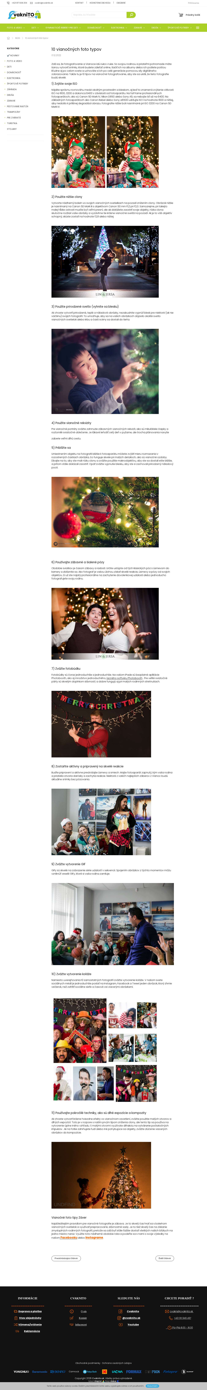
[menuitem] (16, 28)
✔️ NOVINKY (13, 55)
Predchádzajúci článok (66, 1258)
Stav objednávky (30, 1318)
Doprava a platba (30, 1311)
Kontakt (79, 3)
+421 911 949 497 (182, 1318)
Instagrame (94, 1238)
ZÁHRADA (12, 89)
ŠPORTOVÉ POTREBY (17, 83)
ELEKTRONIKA (13, 78)
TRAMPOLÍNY (13, 111)
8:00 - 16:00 (187, 1327)
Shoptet (98, 1381)
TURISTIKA (12, 123)
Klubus (113, 1381)
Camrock (74, 1371)
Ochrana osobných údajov (117, 1363)
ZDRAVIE (11, 100)
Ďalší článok (165, 1258)
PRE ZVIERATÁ (14, 117)
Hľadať (131, 15)
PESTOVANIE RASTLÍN (17, 106)
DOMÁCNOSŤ (14, 72)
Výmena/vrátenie (30, 1324)
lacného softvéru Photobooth (124, 678)
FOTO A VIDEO (14, 61)
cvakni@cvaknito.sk (182, 1311)
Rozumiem (152, 1386)
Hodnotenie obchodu (100, 3)
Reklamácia (32, 1331)
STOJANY (12, 129)
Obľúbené (121, 3)
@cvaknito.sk (131, 1318)
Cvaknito (133, 1311)
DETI (9, 66)
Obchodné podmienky (87, 1363)
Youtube (133, 1324)
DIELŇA (10, 95)
